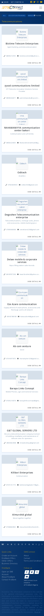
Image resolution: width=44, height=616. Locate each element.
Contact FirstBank (9, 579)
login (6, 2)
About (26, 555)
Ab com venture (22, 346)
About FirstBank (8, 577)
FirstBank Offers (8, 558)
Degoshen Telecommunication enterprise (22, 216)
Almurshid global (22, 514)
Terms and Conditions (33, 561)
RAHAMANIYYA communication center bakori (22, 129)
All (4, 15)
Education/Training (17, 15)
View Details (33, 63)
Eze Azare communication (22, 304)
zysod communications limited (22, 85)
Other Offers (7, 561)
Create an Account (9, 555)
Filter (38, 15)
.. (37, 612)
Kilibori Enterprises (22, 472)
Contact (27, 558)
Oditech (21, 172)
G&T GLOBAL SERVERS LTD (22, 430)
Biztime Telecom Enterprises (22, 43)
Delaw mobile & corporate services (22, 261)
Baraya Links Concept (22, 388)
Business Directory (10, 563)
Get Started (16, 2)
